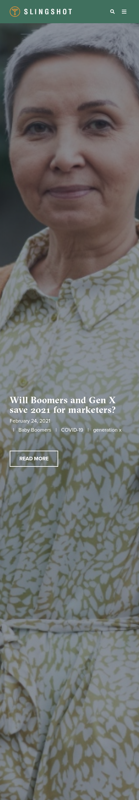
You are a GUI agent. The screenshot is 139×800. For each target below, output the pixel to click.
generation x (107, 430)
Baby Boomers (34, 430)
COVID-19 (72, 430)
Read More (33, 458)
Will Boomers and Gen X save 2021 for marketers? (63, 405)
